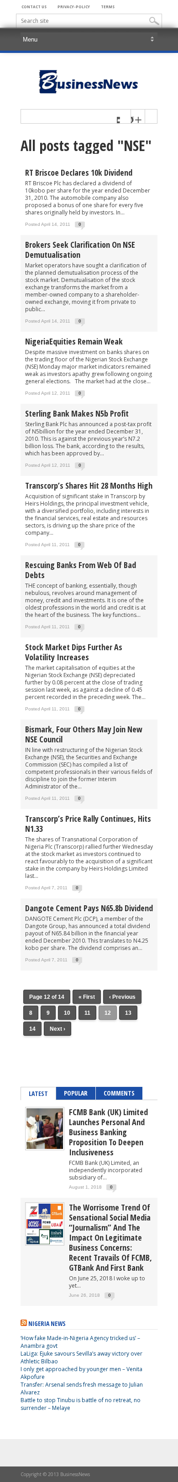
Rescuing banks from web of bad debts (80, 570)
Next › (57, 1029)
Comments (119, 1093)
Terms (108, 6)
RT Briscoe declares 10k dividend (78, 172)
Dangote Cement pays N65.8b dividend (89, 908)
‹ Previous (122, 997)
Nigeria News (47, 1323)
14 (32, 1029)
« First (87, 997)
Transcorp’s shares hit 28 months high (88, 485)
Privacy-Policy (74, 6)
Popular (76, 1093)
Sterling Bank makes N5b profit (77, 413)
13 (128, 1013)
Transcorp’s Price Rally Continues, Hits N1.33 (88, 824)
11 (87, 1013)
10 (67, 1013)
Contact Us (34, 6)
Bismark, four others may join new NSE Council (83, 734)
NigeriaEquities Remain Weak (74, 341)
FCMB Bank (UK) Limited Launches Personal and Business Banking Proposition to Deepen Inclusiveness (108, 1132)
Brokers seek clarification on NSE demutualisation (80, 250)
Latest (38, 1093)
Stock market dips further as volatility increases (73, 652)
